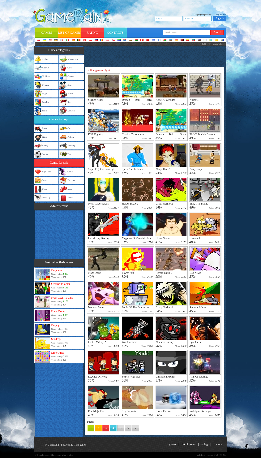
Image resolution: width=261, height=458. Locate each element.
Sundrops (56, 339)
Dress (44, 189)
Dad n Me (195, 272)
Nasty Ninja (196, 169)
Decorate (71, 180)
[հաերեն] (176, 40)
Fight (44, 137)
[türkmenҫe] (222, 40)
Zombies (71, 111)
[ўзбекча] (199, 40)
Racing (45, 145)
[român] (102, 40)
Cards (69, 68)
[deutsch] (56, 40)
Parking (70, 137)
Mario (70, 93)
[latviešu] (182, 40)
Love (69, 189)
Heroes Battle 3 (130, 203)
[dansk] (142, 40)
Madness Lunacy (165, 342)
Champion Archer (165, 376)
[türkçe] (85, 40)
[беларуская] (165, 40)
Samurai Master (198, 307)
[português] (79, 40)
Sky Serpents (129, 411)
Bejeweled (46, 172)
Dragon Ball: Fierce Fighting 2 (137, 101)
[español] (73, 40)
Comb (70, 172)
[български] (130, 40)
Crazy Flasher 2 (164, 203)
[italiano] (67, 40)
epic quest (195, 342)
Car (69, 128)
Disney (70, 85)
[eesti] (193, 40)
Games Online (218, 44)
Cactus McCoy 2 (97, 342)
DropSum (56, 270)
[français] (62, 40)
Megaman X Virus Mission (136, 238)
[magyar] (136, 40)
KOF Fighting (95, 134)
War (69, 154)
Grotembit (195, 238)
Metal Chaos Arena (98, 203)
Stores (70, 197)
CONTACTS (218, 444)
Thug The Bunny (199, 203)
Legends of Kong (97, 376)
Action (45, 59)
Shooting (71, 145)
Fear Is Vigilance (131, 376)
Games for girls (59, 162)
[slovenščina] (119, 40)
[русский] (39, 40)
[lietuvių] (188, 40)
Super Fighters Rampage (101, 169)
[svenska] (153, 40)
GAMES (172, 444)
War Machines (129, 342)
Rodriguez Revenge (200, 411)
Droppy (55, 325)
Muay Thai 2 (163, 169)
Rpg (69, 102)
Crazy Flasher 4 (164, 307)
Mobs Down (94, 272)
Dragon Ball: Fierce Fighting (171, 136)
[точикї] (216, 40)
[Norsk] (148, 40)
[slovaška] (113, 40)
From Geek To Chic (62, 297)
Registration (221, 14)
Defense (45, 85)
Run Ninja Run (96, 411)
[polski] (90, 40)
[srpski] (107, 40)
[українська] (44, 40)
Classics (70, 76)
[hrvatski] (125, 40)
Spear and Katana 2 (132, 169)
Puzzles (45, 102)
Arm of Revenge (199, 376)
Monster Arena (96, 307)
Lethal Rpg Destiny (98, 238)
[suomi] (159, 40)
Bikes (44, 128)
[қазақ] (211, 40)
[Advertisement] (59, 234)
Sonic (44, 111)
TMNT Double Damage (202, 134)
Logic (44, 93)
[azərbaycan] (170, 40)
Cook (44, 180)
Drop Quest (57, 352)
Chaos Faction (163, 411)
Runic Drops (58, 311)
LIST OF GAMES (188, 444)
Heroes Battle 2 (164, 272)
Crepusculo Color (60, 284)
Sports (45, 154)
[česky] (96, 40)
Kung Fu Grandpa (165, 99)
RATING (204, 444)
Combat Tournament (133, 134)
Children (46, 76)
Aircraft (45, 68)
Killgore (194, 99)
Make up (46, 197)
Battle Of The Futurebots (135, 307)
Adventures (72, 59)
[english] (50, 40)
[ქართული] (205, 40)
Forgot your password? (203, 15)
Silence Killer (95, 99)
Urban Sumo (162, 238)
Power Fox (128, 272)
